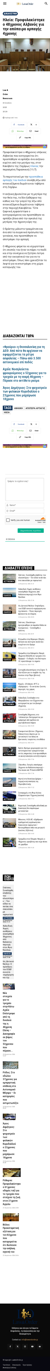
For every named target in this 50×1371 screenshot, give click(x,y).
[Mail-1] (39, 1346)
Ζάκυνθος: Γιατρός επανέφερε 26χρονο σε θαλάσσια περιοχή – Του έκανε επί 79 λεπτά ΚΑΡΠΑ (31, 767)
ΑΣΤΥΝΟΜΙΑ (9, 581)
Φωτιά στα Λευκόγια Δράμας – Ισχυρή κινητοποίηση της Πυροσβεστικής (30, 781)
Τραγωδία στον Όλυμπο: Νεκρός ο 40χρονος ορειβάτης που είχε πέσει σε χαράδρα (32, 841)
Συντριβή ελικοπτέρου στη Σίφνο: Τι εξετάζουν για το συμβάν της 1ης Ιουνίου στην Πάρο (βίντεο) (32, 672)
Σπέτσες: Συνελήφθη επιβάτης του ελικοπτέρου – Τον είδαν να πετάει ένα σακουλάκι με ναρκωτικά (32, 578)
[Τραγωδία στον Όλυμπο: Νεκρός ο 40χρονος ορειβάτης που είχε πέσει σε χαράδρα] (9, 842)
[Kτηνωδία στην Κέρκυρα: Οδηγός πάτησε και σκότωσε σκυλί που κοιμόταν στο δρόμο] (9, 642)
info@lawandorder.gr (30, 1340)
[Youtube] (32, 1346)
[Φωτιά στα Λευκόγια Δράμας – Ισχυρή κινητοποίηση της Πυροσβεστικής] (9, 782)
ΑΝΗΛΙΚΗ (18, 408)
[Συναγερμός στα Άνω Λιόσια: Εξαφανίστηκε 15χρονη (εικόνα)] (9, 796)
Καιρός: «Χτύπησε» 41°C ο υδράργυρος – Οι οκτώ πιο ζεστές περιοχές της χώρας (32, 686)
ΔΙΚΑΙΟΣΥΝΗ (10, 13)
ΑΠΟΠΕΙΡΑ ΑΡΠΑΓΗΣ (35, 408)
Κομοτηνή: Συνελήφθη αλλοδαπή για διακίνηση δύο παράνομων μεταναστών (32, 808)
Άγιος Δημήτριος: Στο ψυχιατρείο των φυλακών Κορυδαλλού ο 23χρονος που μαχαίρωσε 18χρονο (25, 393)
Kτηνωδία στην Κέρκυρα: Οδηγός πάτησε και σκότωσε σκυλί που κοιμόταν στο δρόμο (31, 642)
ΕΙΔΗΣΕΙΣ (7, 595)
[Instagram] (25, 1346)
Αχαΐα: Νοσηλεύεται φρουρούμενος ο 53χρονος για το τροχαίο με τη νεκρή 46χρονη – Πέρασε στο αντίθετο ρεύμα (24, 374)
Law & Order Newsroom (7, 94)
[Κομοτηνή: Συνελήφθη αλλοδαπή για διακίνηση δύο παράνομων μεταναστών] (9, 809)
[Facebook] (10, 1346)
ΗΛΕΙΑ (7, 412)
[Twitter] (17, 1346)
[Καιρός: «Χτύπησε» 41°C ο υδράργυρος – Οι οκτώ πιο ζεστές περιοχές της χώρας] (9, 687)
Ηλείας (34, 166)
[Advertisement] (25, 300)
